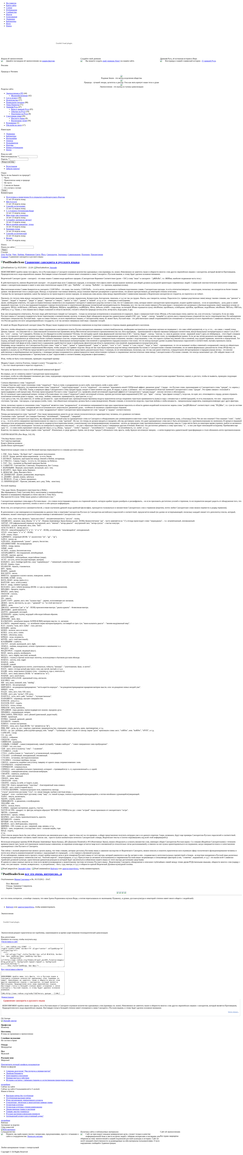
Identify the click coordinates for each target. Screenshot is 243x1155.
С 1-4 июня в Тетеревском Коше (20, 211)
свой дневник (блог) (111, 61)
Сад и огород (11, 98)
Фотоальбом (11, 138)
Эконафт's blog (24, 869)
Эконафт (53, 267)
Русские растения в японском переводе (23, 1114)
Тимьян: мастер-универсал (17, 1111)
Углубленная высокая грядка (18, 1098)
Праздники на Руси (19, 114)
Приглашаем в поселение (17, 1076)
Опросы (9, 141)
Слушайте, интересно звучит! (19, 220)
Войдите (54, 869)
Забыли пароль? (13, 169)
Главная (4, 257)
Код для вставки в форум (12, 969)
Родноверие (11, 123)
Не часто (8, 183)
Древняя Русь (12, 107)
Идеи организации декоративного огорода (24, 1100)
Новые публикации (14, 147)
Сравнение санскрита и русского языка (52, 262)
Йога (43, 254)
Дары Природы (12, 105)
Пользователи (12, 143)
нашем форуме (48, 61)
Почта (8, 150)
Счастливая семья (13, 116)
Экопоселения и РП (14, 93)
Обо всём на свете (14, 125)
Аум (3, 254)
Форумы (9, 145)
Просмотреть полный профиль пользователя (20, 1064)
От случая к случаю (12, 188)
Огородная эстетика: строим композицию (24, 1107)
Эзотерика (62, 254)
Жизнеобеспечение (19, 96)
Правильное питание (15, 102)
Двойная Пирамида (14, 1073)
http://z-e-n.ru (11, 202)
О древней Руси (209, 61)
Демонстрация (7, 997)
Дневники (10, 134)
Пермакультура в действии (17, 1078)
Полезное (86, 254)
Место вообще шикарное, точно (20, 224)
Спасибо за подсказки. (16, 206)
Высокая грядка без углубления (19, 1096)
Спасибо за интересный (16, 233)
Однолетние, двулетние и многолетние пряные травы (29, 1102)
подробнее (5, 1084)
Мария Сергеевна (21, 879)
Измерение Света (32, 254)
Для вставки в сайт (9, 942)
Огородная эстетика (14, 1105)
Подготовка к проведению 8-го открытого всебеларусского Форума (35, 197)
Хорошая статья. (13, 229)
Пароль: (5, 159)
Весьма (9, 238)
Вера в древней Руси (20, 109)
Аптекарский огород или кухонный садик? (24, 1116)
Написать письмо (35, 1136)
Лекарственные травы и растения (20, 1109)
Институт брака (18, 118)
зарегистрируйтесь (70, 869)
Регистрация (11, 166)
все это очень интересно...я (43, 874)
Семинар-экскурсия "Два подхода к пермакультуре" (28, 1071)
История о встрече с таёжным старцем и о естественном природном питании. (39, 1080)
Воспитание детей (19, 121)
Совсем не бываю (11, 185)
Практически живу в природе (17, 180)
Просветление (97, 254)
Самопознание (74, 254)
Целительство (12, 100)
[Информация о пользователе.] (9, 1021)
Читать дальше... (233, 1012)
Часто (6, 178)
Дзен (14, 254)
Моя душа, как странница (17, 215)
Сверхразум (52, 254)
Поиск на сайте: (8, 247)
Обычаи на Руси (18, 111)
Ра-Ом (8, 254)
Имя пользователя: (10, 156)
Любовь (20, 254)
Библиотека (11, 136)
